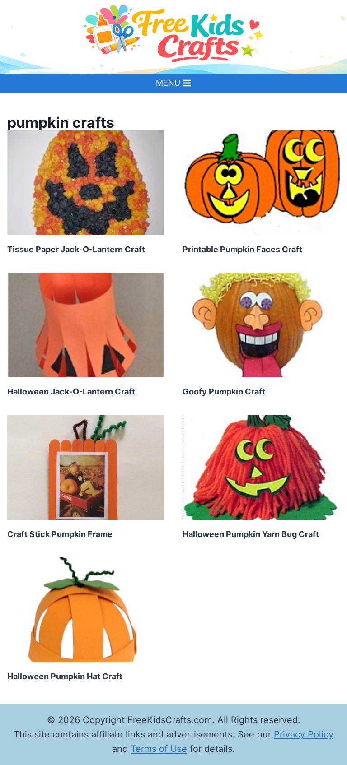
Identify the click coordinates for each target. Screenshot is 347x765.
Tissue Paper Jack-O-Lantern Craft (76, 249)
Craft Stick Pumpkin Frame (60, 534)
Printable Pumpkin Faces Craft (242, 249)
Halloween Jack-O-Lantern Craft (71, 391)
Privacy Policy (303, 734)
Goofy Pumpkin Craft (224, 391)
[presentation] (85, 182)
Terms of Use (159, 748)
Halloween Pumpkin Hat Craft (64, 676)
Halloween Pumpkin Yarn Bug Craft (251, 534)
